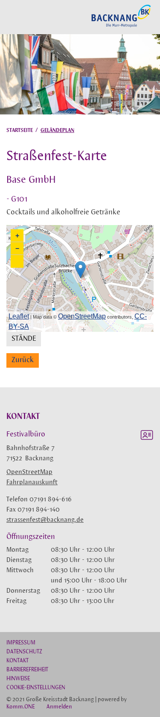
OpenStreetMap (29, 472)
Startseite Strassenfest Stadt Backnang (121, 26)
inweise (18, 679)
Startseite (19, 130)
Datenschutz (24, 652)
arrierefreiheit (27, 670)
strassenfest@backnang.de (45, 520)
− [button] (17, 248)
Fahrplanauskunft (32, 482)
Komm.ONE (20, 707)
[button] (17, 261)
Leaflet (19, 316)
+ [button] (17, 235)
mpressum (20, 643)
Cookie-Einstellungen (35, 688)
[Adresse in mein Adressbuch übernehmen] (147, 436)
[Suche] (9, 16)
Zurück (23, 360)
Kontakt (17, 661)
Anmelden (59, 707)
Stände (24, 339)
